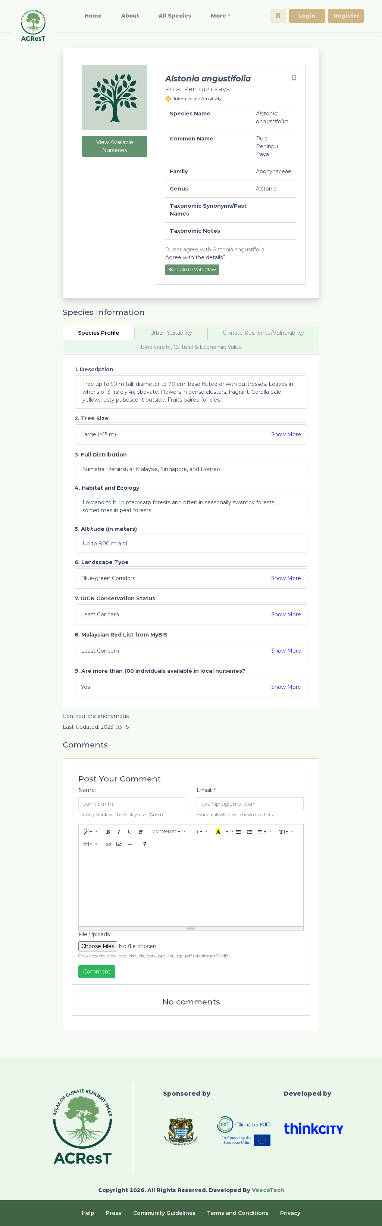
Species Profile (98, 332)
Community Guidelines (164, 1213)
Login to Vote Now (194, 269)
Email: (206, 790)
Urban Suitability (171, 332)
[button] (278, 16)
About (130, 15)
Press (113, 1213)
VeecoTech (268, 1190)
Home (93, 15)
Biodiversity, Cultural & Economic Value (191, 347)
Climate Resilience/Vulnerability (263, 332)
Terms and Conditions (238, 1213)
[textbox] (191, 889)
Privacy (290, 1213)
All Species (175, 15)
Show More (286, 434)
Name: (87, 790)
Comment (96, 971)
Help (88, 1213)
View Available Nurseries (114, 146)
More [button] (218, 15)
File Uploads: (94, 934)
